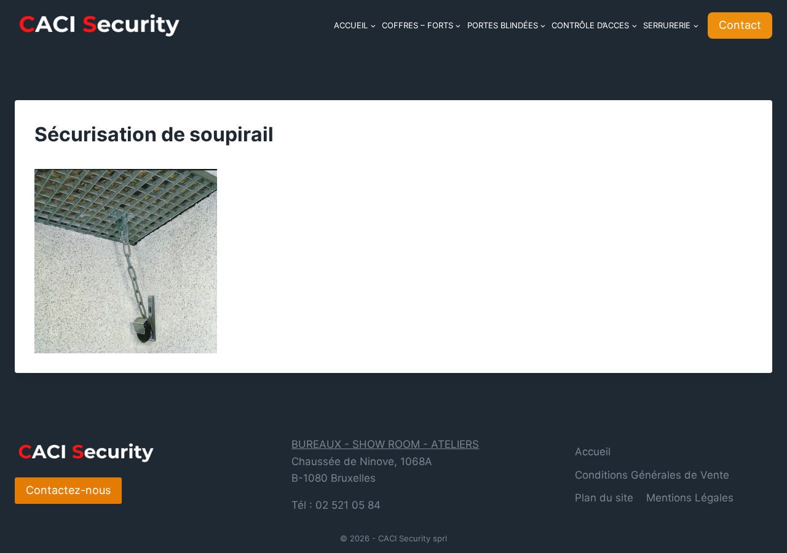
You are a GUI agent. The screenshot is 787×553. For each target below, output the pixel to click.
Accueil (593, 451)
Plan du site (604, 498)
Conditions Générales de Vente (652, 475)
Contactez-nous (68, 490)
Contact (740, 24)
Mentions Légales (690, 498)
